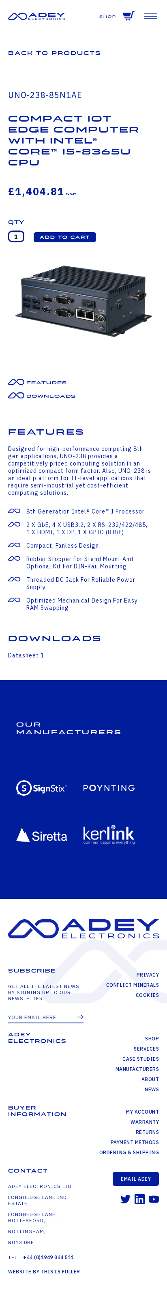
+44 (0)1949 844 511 (48, 1257)
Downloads (51, 396)
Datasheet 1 (26, 655)
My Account (142, 1112)
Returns (147, 1132)
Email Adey (136, 1179)
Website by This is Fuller (44, 1272)
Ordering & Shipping (129, 1152)
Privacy (148, 975)
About (150, 1079)
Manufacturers (137, 1069)
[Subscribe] (80, 1017)
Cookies (147, 995)
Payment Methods (135, 1142)
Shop (107, 17)
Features (46, 382)
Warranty (145, 1122)
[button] (65, 237)
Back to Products (54, 53)
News (152, 1089)
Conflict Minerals (132, 985)
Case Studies (140, 1059)
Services (146, 1049)
